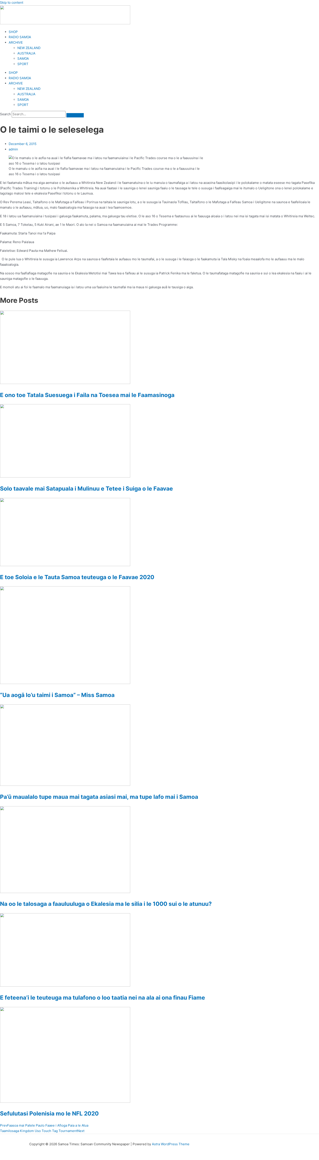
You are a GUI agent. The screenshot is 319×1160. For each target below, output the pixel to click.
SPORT (22, 64)
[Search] (75, 115)
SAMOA (23, 58)
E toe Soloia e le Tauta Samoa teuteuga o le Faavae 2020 (77, 577)
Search (5, 114)
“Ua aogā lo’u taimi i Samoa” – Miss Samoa (57, 695)
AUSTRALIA (26, 53)
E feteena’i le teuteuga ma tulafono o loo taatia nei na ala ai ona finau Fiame (102, 997)
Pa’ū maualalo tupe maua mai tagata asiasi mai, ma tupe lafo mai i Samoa (99, 796)
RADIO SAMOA (20, 37)
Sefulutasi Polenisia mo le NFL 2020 (49, 1113)
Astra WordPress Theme (170, 1144)
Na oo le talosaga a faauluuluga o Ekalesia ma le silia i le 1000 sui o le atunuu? (106, 903)
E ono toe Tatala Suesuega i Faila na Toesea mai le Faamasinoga (87, 395)
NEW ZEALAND (29, 48)
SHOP (13, 32)
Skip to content (11, 2)
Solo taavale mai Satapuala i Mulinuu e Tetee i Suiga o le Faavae (86, 488)
